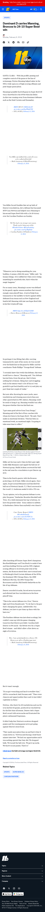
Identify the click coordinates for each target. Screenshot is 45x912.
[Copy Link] (28, 42)
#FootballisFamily (23, 514)
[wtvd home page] (5, 858)
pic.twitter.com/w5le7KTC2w (23, 516)
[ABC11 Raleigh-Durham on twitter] (9, 888)
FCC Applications (20, 905)
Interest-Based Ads (33, 903)
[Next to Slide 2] (39, 439)
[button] (3, 9)
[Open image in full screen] (39, 430)
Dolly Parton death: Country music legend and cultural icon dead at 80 (22, 3)
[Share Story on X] (8, 42)
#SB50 (16, 107)
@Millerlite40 (27, 107)
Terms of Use (22, 903)
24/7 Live (15, 9)
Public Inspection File (8, 905)
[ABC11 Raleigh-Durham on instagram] (14, 888)
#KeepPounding (29, 227)
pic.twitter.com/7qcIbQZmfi (23, 229)
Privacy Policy (6, 901)
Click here (7, 751)
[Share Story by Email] (23, 42)
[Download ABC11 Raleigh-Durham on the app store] (7, 894)
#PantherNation (17, 227)
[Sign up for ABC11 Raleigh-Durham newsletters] (19, 888)
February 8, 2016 (29, 111)
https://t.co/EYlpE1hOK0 (26, 311)
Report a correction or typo (11, 758)
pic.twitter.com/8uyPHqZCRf (23, 109)
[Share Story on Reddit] (13, 42)
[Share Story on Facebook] (4, 42)
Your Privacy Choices (17, 901)
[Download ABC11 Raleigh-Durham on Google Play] (18, 894)
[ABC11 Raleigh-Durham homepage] (8, 9)
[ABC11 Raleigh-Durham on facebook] (4, 888)
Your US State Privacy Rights (10, 903)
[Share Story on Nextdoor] (18, 42)
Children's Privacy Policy (31, 901)
